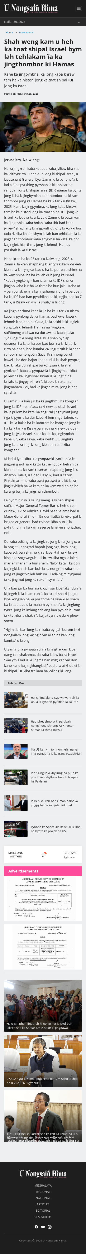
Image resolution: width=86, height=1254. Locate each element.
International (26, 32)
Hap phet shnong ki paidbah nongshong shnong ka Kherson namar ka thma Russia (52, 725)
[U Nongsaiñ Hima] (31, 8)
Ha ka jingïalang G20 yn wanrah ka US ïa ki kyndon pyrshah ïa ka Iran (55, 700)
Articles (43, 1204)
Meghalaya (43, 1185)
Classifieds (43, 1217)
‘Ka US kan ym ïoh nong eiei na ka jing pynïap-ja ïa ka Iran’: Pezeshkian (56, 751)
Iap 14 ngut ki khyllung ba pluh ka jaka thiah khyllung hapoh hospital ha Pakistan (55, 777)
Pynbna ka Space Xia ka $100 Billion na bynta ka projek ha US (56, 829)
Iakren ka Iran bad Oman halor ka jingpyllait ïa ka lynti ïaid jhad (54, 803)
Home (9, 32)
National (43, 1198)
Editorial (43, 1210)
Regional (43, 1192)
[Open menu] (79, 8)
